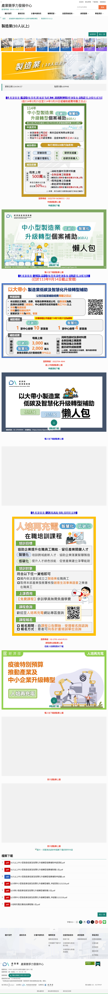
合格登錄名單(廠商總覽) (68, 951)
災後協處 (95, 943)
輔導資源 (51, 13)
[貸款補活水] (30, 44)
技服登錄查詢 (67, 13)
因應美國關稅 (96, 939)
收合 (54, 929)
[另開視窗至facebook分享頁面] (88, 922)
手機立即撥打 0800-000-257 (21, 975)
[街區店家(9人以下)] (42, 44)
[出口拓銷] (65, 44)
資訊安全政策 (67, 991)
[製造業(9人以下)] (6, 44)
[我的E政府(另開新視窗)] (98, 964)
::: (1, 2)
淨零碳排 (95, 947)
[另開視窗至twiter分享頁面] (92, 922)
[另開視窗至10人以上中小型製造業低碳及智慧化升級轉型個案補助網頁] (54, 150)
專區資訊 (98, 13)
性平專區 (95, 955)
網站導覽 (88, 2)
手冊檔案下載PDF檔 (54, 944)
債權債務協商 (82, 939)
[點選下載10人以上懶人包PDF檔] (54, 239)
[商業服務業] (54, 44)
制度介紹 (66, 939)
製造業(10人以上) (47, 18)
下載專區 (95, 2)
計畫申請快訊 (36, 13)
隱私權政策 (40, 991)
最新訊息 (21, 13)
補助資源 (95, 951)
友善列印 (93, 34)
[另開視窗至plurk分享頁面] (100, 922)
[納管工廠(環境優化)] (101, 44)
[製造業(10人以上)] (18, 44)
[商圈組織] (77, 44)
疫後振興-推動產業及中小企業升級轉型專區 (23, 18)
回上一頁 (102, 34)
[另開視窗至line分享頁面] (104, 922)
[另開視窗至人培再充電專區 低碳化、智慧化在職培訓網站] (54, 576)
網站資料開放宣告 (53, 991)
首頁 (4, 18)
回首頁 (81, 2)
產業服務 (83, 13)
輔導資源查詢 (53, 939)
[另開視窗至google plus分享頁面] (96, 922)
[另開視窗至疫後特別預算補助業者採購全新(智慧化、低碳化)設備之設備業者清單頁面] (54, 850)
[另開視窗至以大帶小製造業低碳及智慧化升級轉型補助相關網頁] (54, 357)
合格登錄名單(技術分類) (68, 944)
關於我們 (8, 13)
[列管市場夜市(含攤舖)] (89, 44)
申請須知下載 (54, 206)
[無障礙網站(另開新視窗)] (90, 963)
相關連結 (103, 2)
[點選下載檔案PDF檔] (54, 402)
